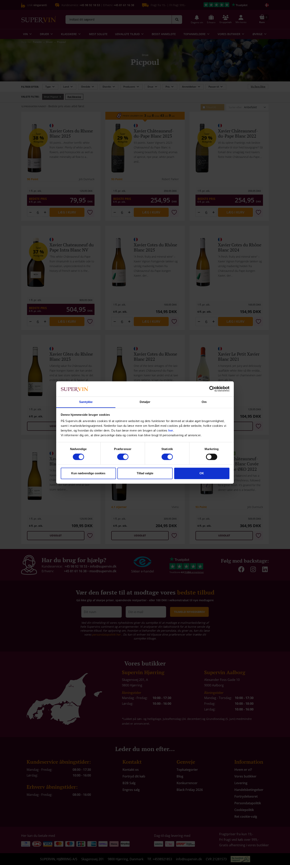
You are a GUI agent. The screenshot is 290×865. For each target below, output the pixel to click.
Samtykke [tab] (86, 402)
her (170, 430)
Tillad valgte (145, 473)
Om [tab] (204, 402)
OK (201, 473)
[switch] (122, 457)
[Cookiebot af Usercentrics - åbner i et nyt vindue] (212, 389)
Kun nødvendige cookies (88, 473)
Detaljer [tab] (145, 402)
